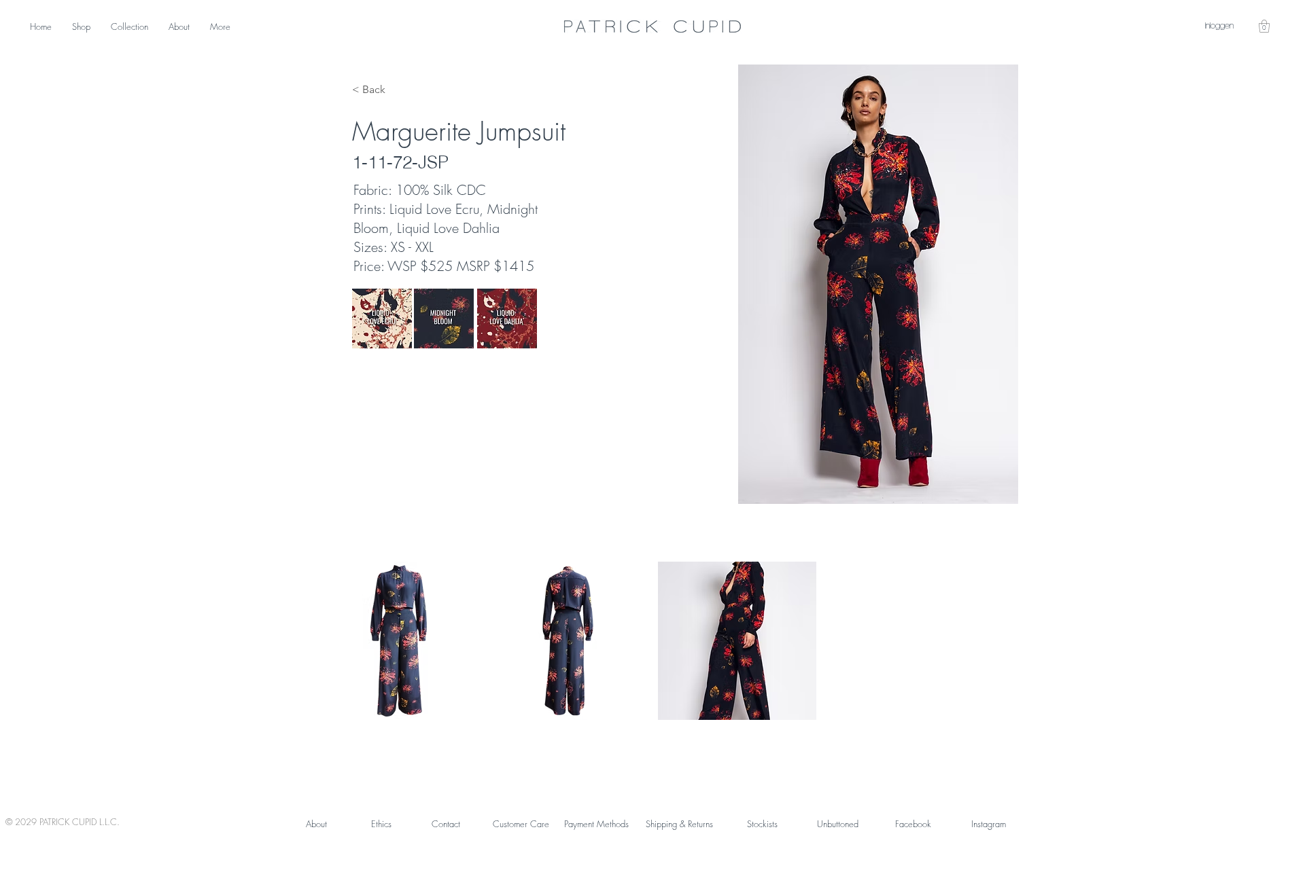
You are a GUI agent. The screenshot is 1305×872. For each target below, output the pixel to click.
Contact (446, 824)
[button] (1264, 26)
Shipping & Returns (679, 824)
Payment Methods (596, 824)
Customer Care (521, 824)
